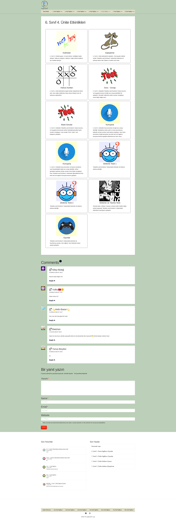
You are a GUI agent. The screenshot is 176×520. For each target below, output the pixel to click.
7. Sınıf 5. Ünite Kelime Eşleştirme (103, 466)
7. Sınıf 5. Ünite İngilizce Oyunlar (102, 456)
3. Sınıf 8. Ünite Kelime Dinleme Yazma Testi (58, 449)
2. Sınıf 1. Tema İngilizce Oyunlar (102, 451)
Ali (47, 449)
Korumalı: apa (96, 446)
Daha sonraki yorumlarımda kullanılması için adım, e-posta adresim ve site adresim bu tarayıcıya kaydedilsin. (74, 423)
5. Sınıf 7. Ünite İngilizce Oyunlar (58, 483)
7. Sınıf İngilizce (52, 466)
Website (45, 415)
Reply (51, 281)
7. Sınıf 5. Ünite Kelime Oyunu (102, 461)
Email (44, 406)
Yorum (45, 378)
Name (44, 398)
